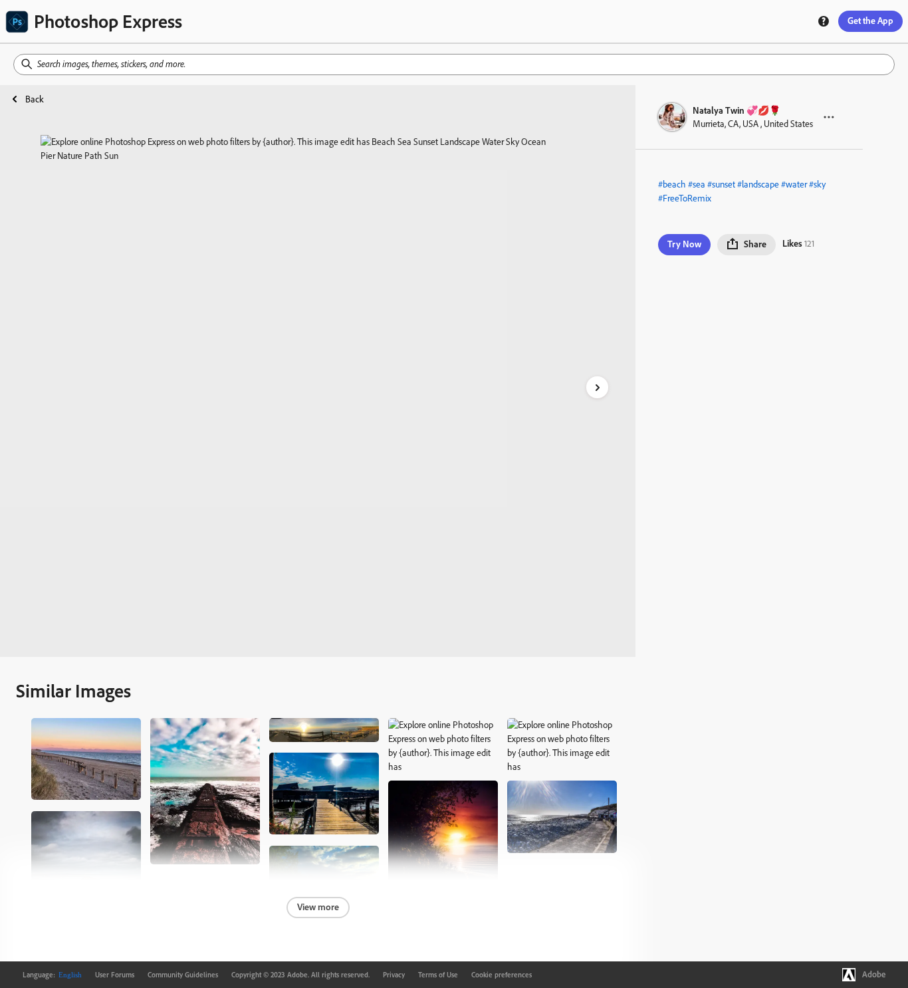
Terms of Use (438, 974)
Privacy (394, 974)
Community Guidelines (183, 974)
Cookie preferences (501, 974)
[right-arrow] (597, 387)
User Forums (114, 974)
